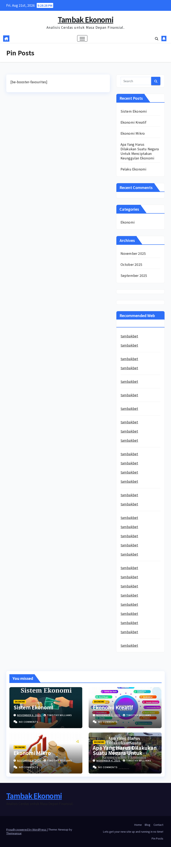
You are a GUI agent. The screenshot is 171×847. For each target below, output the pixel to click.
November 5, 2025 (108, 715)
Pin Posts (157, 838)
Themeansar (13, 833)
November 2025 (133, 253)
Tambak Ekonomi (85, 19)
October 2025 (131, 264)
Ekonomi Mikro (133, 133)
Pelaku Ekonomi (134, 169)
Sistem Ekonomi (134, 111)
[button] (156, 38)
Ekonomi (128, 222)
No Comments (28, 721)
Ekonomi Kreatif (133, 122)
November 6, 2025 (29, 715)
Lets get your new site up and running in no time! (133, 831)
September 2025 (134, 275)
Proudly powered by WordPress (26, 829)
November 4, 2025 (108, 760)
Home (138, 825)
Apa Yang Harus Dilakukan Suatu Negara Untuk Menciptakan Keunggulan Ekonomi (140, 151)
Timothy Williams (59, 715)
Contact (158, 825)
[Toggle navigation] (82, 38)
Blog (147, 825)
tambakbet (129, 336)
